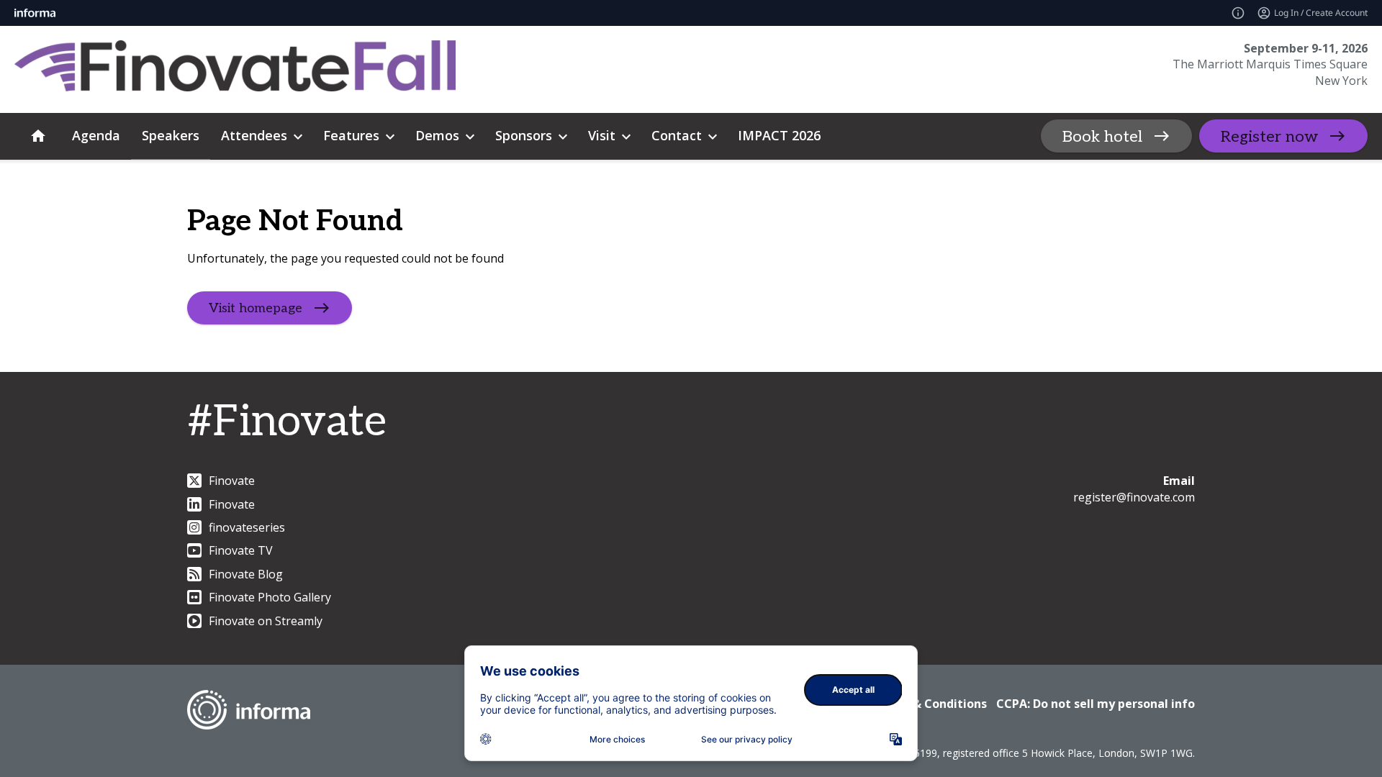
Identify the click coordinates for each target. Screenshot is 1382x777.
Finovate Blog (246, 574)
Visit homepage (255, 307)
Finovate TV (241, 550)
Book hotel (1102, 136)
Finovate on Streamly (265, 621)
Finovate (232, 481)
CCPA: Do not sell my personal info (1095, 704)
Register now (1269, 136)
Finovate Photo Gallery (270, 597)
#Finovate (287, 422)
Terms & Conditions (929, 704)
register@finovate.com (1134, 497)
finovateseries (247, 527)
